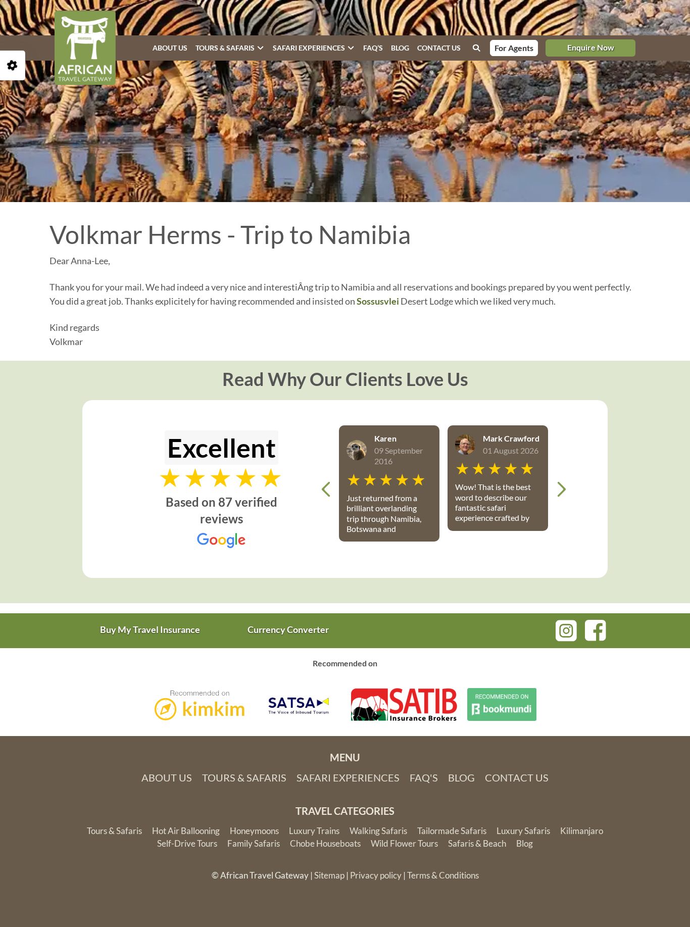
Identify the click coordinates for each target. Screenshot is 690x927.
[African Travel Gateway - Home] (85, 48)
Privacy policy (376, 875)
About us (170, 47)
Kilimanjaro (581, 830)
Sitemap (329, 875)
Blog (400, 47)
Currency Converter (288, 629)
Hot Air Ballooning (186, 830)
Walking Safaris (378, 830)
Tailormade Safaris (451, 830)
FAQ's (424, 777)
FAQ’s (373, 47)
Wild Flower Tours (404, 843)
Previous (326, 489)
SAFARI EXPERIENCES (309, 47)
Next (561, 489)
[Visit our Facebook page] (595, 629)
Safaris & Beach (477, 843)
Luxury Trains (314, 830)
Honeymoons (254, 830)
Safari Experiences (348, 777)
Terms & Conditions (443, 875)
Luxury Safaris (523, 830)
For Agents (514, 48)
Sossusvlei (378, 301)
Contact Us (517, 777)
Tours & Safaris (225, 47)
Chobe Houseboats (325, 843)
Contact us (439, 47)
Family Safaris (253, 843)
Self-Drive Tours (187, 843)
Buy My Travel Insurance (150, 629)
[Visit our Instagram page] (566, 629)
